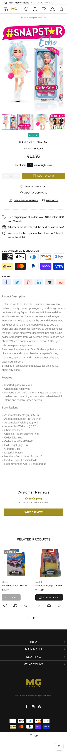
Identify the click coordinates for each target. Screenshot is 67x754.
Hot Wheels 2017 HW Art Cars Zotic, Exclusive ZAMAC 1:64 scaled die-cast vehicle (17, 585)
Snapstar (38, 148)
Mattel (5, 582)
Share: (6, 276)
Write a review (33, 512)
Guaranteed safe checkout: (20, 250)
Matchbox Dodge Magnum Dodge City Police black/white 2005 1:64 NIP (50, 585)
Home (23, 18)
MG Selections (14, 9)
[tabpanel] (17, 582)
